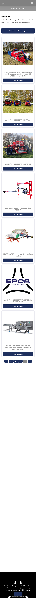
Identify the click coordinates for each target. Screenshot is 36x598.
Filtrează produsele (15, 31)
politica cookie (25, 590)
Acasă (13, 8)
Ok (18, 594)
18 (25, 361)
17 (20, 361)
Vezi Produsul (18, 80)
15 (10, 361)
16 (15, 361)
